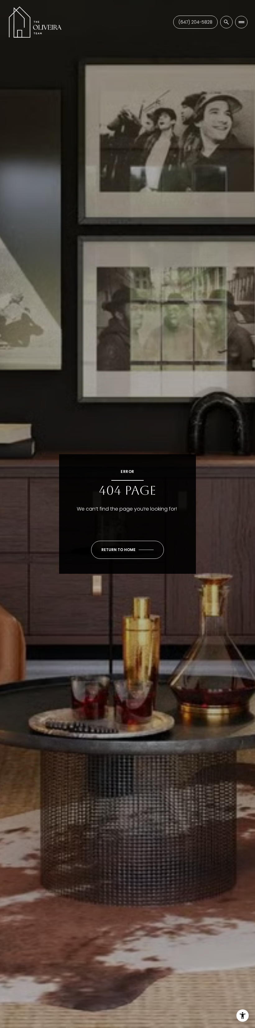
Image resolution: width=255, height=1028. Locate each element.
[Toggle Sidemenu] (241, 22)
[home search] (226, 22)
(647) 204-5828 (195, 22)
